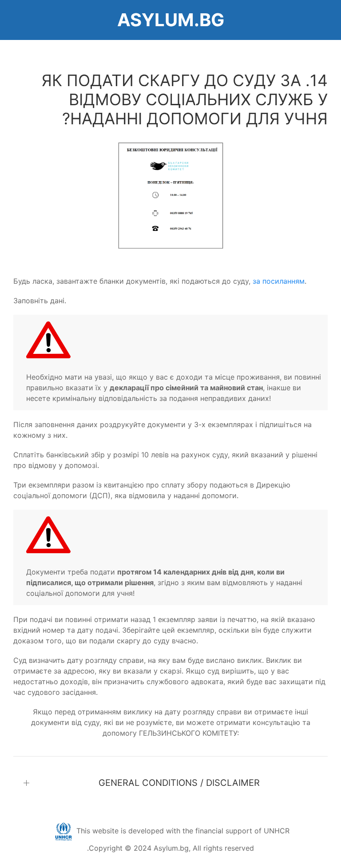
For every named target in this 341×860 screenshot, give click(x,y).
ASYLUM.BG (170, 20)
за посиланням (279, 281)
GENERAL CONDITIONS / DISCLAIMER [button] (179, 782)
